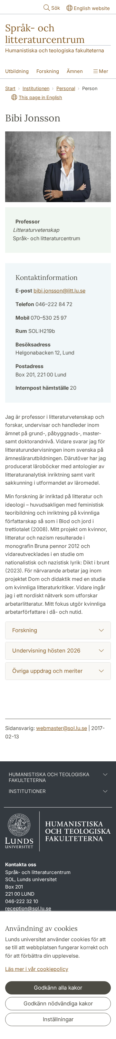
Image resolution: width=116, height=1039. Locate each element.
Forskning (47, 71)
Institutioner (27, 791)
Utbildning (17, 71)
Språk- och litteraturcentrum (45, 34)
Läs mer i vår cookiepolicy (36, 969)
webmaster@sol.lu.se (61, 728)
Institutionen (36, 88)
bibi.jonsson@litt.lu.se (59, 290)
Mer (103, 71)
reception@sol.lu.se (28, 908)
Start (10, 88)
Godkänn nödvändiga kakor (58, 1003)
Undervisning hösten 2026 (46, 650)
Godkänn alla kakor (58, 987)
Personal (65, 88)
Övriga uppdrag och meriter (47, 671)
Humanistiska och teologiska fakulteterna (54, 50)
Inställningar (58, 1019)
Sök (55, 8)
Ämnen (75, 71)
